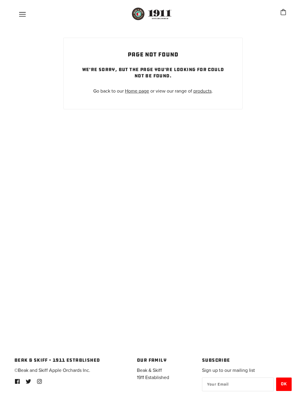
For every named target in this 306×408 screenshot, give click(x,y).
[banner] (152, 14)
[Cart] (284, 13)
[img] (17, 381)
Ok (284, 384)
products (202, 91)
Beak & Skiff (149, 370)
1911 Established (153, 378)
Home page (137, 91)
